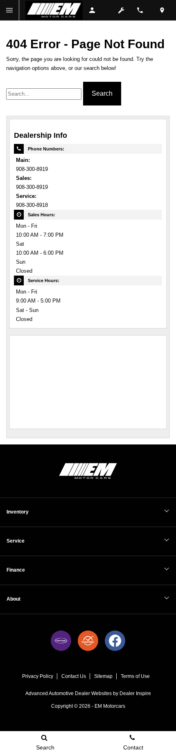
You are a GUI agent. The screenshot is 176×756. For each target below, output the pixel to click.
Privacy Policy (37, 676)
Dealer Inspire (135, 693)
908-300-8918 (32, 205)
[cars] (61, 640)
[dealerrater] (88, 640)
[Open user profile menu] (96, 10)
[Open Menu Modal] (9, 10)
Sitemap (103, 676)
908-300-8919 (32, 169)
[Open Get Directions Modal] (165, 10)
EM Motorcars (110, 706)
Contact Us (73, 676)
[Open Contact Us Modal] (143, 10)
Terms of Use (135, 676)
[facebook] (115, 640)
